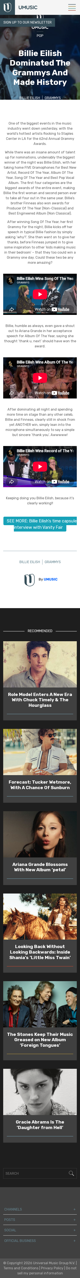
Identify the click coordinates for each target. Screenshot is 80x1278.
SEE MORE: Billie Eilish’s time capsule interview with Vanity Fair (42, 524)
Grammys (53, 98)
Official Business (20, 1241)
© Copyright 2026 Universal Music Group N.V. (39, 1263)
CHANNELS (13, 1209)
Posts (9, 1220)
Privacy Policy (52, 1268)
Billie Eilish (29, 98)
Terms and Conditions (20, 1268)
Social (10, 1230)
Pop (40, 36)
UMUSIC (51, 579)
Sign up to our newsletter (27, 22)
